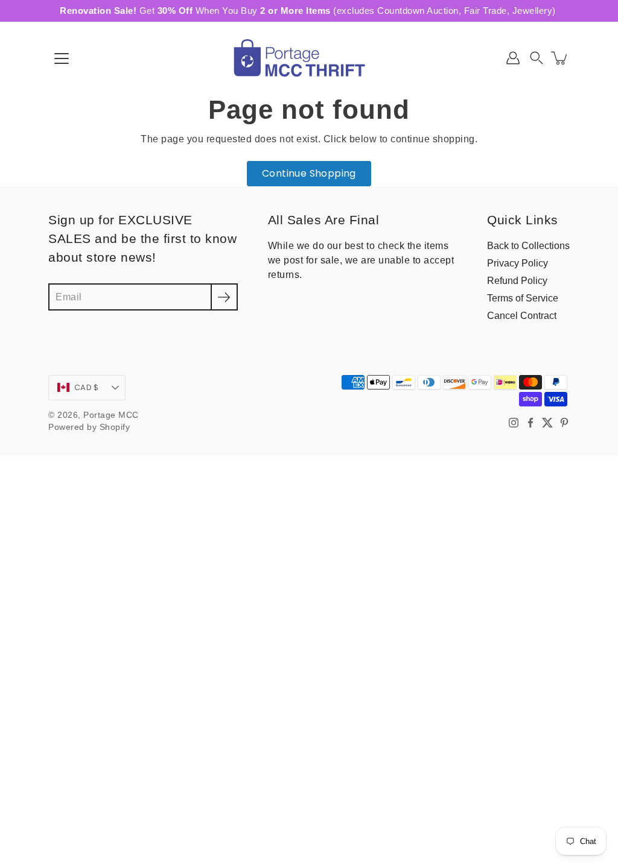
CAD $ (86, 387)
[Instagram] (513, 422)
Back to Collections (528, 245)
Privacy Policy (517, 262)
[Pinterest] (564, 422)
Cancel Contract (521, 315)
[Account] (513, 58)
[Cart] (560, 58)
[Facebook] (530, 422)
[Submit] (224, 297)
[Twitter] (547, 422)
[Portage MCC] (309, 58)
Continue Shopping (309, 173)
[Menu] (61, 58)
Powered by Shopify (89, 427)
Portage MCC (111, 415)
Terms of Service (522, 297)
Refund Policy (517, 280)
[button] (536, 58)
